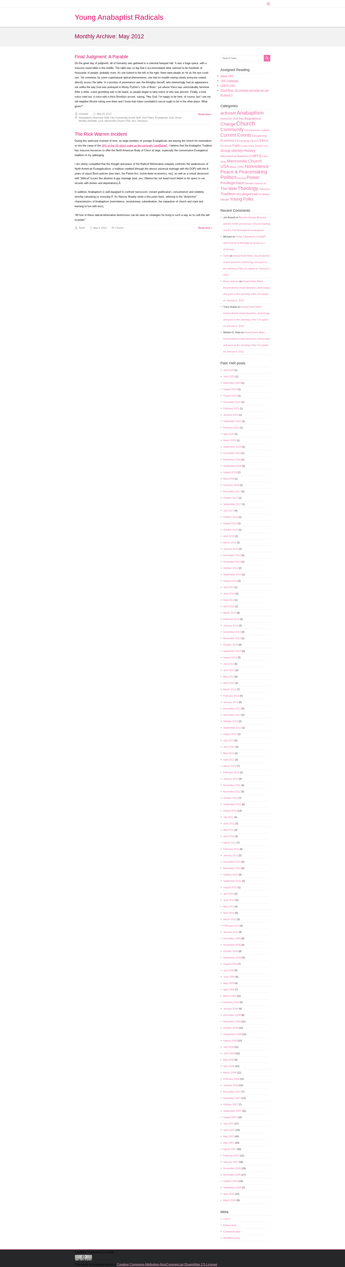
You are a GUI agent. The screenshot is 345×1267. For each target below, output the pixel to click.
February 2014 (231, 619)
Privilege (227, 183)
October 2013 (230, 644)
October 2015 (230, 529)
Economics (228, 140)
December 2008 (232, 1015)
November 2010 (232, 868)
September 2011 (232, 804)
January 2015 (230, 549)
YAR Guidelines (229, 80)
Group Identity (231, 151)
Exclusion (226, 145)
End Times (148, 117)
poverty (241, 178)
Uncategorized (246, 194)
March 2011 (229, 842)
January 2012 (230, 778)
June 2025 (229, 376)
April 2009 (228, 989)
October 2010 (230, 874)
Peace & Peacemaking (243, 171)
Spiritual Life (260, 183)
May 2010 (228, 906)
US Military (264, 194)
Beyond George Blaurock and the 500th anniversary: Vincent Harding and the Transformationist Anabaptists (246, 224)
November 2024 (232, 383)
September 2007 (232, 1111)
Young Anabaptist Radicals (119, 17)
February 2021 (231, 427)
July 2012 (228, 740)
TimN (226, 255)
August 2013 (230, 657)
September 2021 (232, 421)
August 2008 (230, 1040)
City (112, 117)
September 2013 (232, 651)
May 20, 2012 (104, 114)
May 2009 (228, 983)
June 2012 (229, 747)
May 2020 (228, 434)
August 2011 (230, 810)
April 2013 (228, 683)
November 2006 (232, 1174)
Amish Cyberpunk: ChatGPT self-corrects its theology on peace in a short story (244, 243)
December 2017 (232, 491)
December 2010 (232, 861)
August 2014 (230, 581)
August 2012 (230, 734)
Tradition (227, 194)
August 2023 (230, 395)
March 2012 (229, 766)
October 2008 (230, 1028)
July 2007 (228, 1123)
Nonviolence (257, 166)
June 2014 (229, 593)
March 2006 (229, 1200)
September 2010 (232, 881)
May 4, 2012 (100, 227)
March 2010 (229, 919)
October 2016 (230, 517)
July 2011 (228, 817)
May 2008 (228, 1059)
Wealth (224, 199)
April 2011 (228, 836)
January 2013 (230, 702)
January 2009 (230, 1008)
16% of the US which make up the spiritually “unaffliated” (134, 145)
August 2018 (230, 472)
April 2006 (228, 1194)
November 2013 (232, 638)
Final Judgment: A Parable (101, 56)
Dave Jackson (231, 281)
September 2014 (232, 574)
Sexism (249, 183)
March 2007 (229, 1149)
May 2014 (228, 600)
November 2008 (232, 1021)
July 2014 (228, 587)
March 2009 (229, 996)
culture (265, 130)
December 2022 (232, 402)
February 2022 (231, 408)
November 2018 (232, 459)
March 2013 (229, 689)
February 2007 (231, 1155)
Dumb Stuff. (135, 117)
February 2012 (231, 772)
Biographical (253, 118)
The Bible (228, 188)
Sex (134, 121)
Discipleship (259, 135)
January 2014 (230, 625)
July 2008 (228, 1047)
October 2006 (230, 1181)
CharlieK (83, 114)
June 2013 (229, 670)
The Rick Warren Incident (101, 134)
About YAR (226, 75)
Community (121, 117)
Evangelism (161, 117)
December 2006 (232, 1168)
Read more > (205, 114)
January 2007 (230, 1162)
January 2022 (230, 414)
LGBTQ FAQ (227, 85)
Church (119, 227)
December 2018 (232, 453)
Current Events (235, 135)
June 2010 (229, 900)
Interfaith (92, 121)
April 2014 (228, 606)
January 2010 (230, 932)
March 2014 (229, 612)
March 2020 (229, 440)
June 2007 (229, 1130)
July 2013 (228, 664)
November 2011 (232, 791)
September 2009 (232, 957)
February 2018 (231, 485)
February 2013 (231, 695)
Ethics (264, 140)
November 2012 (232, 715)
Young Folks (242, 199)
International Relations (234, 156)
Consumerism (252, 130)
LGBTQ (255, 156)
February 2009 (231, 1002)
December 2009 (232, 938)
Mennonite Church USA (117, 121)
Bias (241, 118)
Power (253, 177)
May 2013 (228, 676)
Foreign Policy (247, 146)
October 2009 (230, 951)
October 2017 (230, 498)
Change (228, 124)
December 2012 (232, 708)
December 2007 (232, 1091)
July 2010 (228, 893)
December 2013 (232, 632)
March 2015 (229, 542)
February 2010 (231, 925)
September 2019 (232, 446)
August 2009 (230, 964)
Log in (226, 1219)
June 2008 (229, 1053)
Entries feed (229, 1225)
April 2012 (228, 759)
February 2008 (231, 1079)
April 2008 (228, 1066)
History (250, 150)
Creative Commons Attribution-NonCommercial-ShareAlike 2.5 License (167, 1264)
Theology (248, 188)
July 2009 (228, 970)
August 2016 (230, 523)
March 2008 (229, 1072)
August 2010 (230, 887)
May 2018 (228, 478)
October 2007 (230, 1104)
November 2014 (232, 561)
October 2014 (230, 568)
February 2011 (231, 849)
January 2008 (230, 1085)
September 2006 (232, 1187)
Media (223, 161)
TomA (82, 227)
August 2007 (230, 1117)
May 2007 (228, 1136)
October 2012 (230, 721)
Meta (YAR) (237, 166)
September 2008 (232, 1034)
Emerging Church (248, 140)
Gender (259, 145)
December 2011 (232, 785)
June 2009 (229, 976)
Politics (228, 177)
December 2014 (232, 555)
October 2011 (230, 798)
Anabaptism (85, 117)
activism (228, 113)
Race (240, 183)
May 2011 (228, 830)
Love (100, 121)
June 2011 (229, 823)
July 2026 (228, 370)
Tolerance (142, 121)
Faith (236, 145)
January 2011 (230, 855)
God (171, 117)
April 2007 (228, 1142)
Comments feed (231, 1231)
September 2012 (232, 727)
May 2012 (228, 753)
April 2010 (228, 913)
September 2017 (232, 504)
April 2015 (228, 536)
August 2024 (230, 389)
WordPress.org (231, 1238)
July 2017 (228, 510)
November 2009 (232, 945)
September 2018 (232, 466)
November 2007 (232, 1098)
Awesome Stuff (101, 117)
